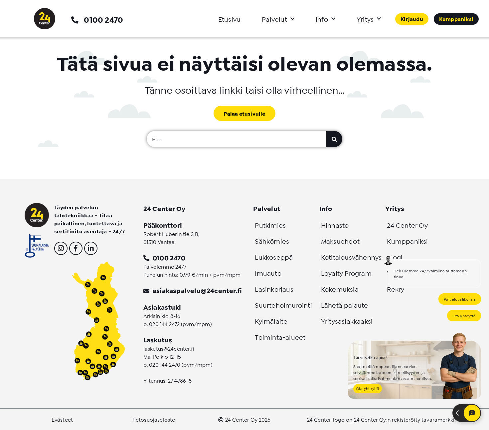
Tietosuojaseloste (153, 419)
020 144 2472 (164, 323)
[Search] (334, 139)
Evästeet (62, 419)
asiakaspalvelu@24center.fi (197, 290)
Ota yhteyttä (464, 315)
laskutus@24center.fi (168, 348)
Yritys (365, 19)
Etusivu (229, 19)
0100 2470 (103, 19)
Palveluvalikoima (460, 298)
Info (322, 19)
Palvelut (274, 19)
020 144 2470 (164, 364)
